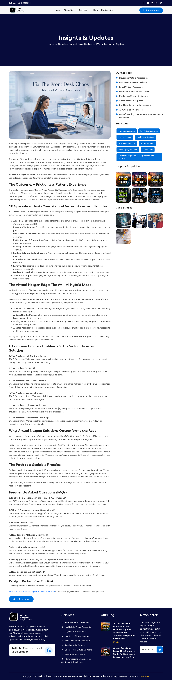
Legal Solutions (125, 137)
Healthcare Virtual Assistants (134, 91)
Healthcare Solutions (145, 137)
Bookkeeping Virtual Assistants (135, 105)
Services (83, 10)
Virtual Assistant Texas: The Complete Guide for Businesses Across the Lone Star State (124, 649)
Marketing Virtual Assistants (133, 96)
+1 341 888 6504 (23, 3)
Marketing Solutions (127, 143)
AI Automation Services (131, 109)
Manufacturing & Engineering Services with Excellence (141, 116)
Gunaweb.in (143, 676)
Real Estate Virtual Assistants (134, 82)
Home (57, 10)
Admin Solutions (147, 143)
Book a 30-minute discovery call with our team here (32, 591)
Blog (95, 10)
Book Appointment (151, 10)
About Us (69, 10)
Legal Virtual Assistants (131, 87)
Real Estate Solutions (149, 131)
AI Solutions (148, 149)
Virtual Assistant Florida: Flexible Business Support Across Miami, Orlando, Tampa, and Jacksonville (124, 626)
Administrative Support (131, 100)
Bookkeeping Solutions (128, 149)
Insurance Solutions (127, 131)
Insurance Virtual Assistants (133, 78)
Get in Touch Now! (21, 599)
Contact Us (107, 10)
